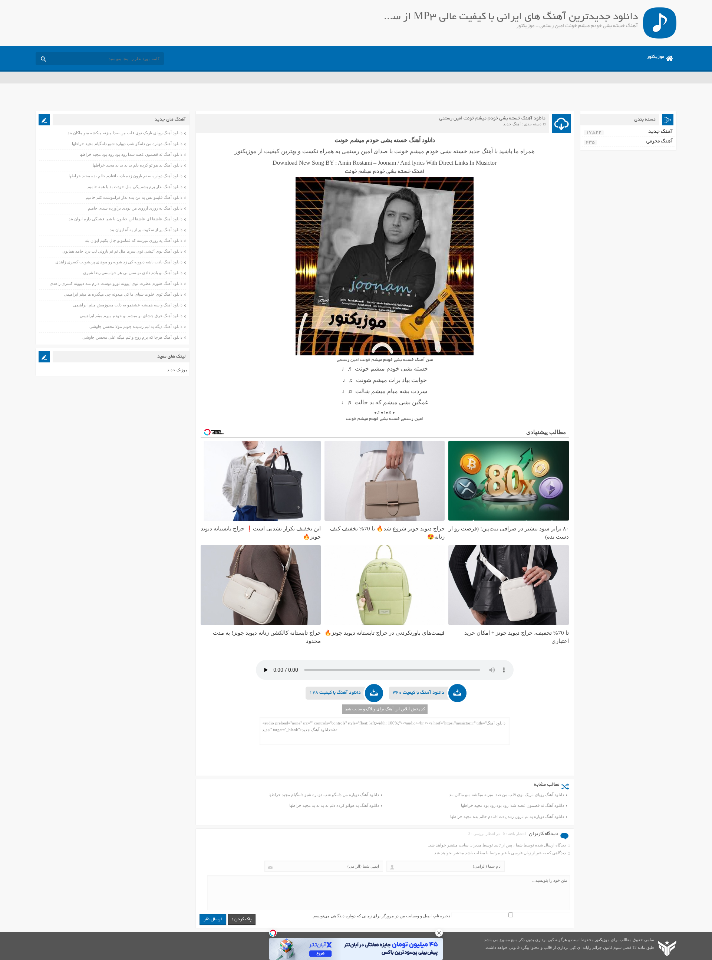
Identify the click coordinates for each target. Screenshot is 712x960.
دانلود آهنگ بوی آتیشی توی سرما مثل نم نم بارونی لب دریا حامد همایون (122, 251)
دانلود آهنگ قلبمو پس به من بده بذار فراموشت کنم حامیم (134, 197)
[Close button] (439, 933)
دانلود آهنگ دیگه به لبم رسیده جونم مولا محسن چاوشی (135, 326)
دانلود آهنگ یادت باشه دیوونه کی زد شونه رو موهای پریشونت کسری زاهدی (118, 262)
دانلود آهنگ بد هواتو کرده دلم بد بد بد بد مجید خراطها (334, 805)
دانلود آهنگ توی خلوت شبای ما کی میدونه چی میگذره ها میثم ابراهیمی (123, 294)
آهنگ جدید (512, 124)
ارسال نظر (213, 919)
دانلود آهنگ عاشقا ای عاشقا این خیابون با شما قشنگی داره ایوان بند (125, 219)
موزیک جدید (177, 370)
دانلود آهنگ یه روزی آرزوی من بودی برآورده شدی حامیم (135, 208)
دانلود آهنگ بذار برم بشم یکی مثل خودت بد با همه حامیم (135, 186)
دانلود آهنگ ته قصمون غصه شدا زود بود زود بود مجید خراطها (512, 805)
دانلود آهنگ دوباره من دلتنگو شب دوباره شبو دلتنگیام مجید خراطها (323, 794)
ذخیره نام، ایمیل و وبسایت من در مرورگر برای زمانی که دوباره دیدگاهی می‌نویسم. (381, 916)
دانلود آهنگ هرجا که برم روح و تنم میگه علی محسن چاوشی (132, 337)
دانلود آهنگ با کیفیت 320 (418, 693)
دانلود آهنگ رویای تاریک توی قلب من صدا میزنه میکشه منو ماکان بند (506, 794)
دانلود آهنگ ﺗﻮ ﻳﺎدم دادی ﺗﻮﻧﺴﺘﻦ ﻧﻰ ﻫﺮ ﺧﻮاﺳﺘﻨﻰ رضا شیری (132, 272)
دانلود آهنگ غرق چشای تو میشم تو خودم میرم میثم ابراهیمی (131, 315)
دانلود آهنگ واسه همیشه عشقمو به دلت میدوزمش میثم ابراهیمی (127, 305)
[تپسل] (273, 933)
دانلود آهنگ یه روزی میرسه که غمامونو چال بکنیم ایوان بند (133, 240)
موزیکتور (655, 57)
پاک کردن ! (241, 919)
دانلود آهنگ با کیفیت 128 (335, 693)
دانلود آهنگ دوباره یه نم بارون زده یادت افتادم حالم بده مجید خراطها (507, 816)
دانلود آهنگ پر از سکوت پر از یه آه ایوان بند (146, 229)
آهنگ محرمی (659, 141)
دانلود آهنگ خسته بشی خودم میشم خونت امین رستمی (492, 118)
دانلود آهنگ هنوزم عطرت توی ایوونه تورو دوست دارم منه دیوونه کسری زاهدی (116, 283)
